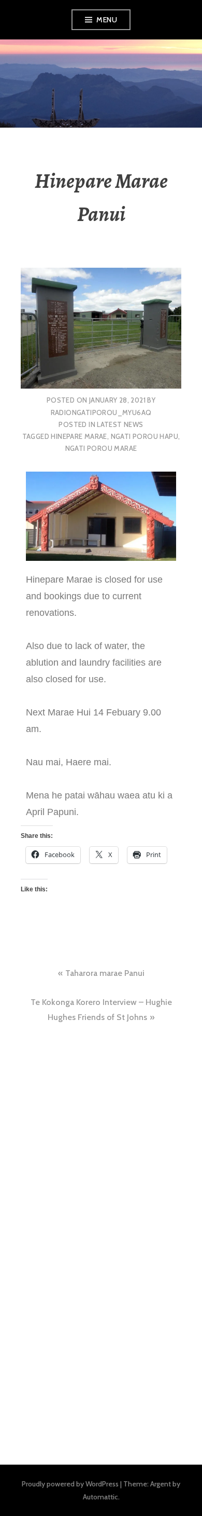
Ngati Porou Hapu (144, 436)
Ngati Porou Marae (101, 448)
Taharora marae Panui (105, 973)
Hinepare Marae (79, 436)
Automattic (100, 1496)
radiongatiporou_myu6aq (101, 412)
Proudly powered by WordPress (70, 1484)
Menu (106, 19)
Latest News (120, 424)
